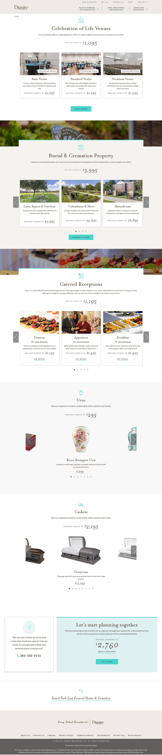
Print (130, 2)
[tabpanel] (39, 203)
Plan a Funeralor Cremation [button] (87, 9)
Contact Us (118, 2)
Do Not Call (119, 735)
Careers (52, 735)
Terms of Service (85, 735)
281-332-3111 (30, 655)
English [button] (141, 2)
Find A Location (89, 2)
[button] (141, 2)
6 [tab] (88, 477)
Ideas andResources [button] (139, 9)
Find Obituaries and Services (116, 9)
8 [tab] (93, 589)
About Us (25, 735)
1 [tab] (76, 231)
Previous (16, 207)
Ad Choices (136, 735)
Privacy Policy (66, 735)
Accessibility (103, 735)
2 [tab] (79, 231)
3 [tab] (83, 231)
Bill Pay (105, 2)
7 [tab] (91, 477)
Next (146, 207)
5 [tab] (88, 370)
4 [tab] (86, 231)
